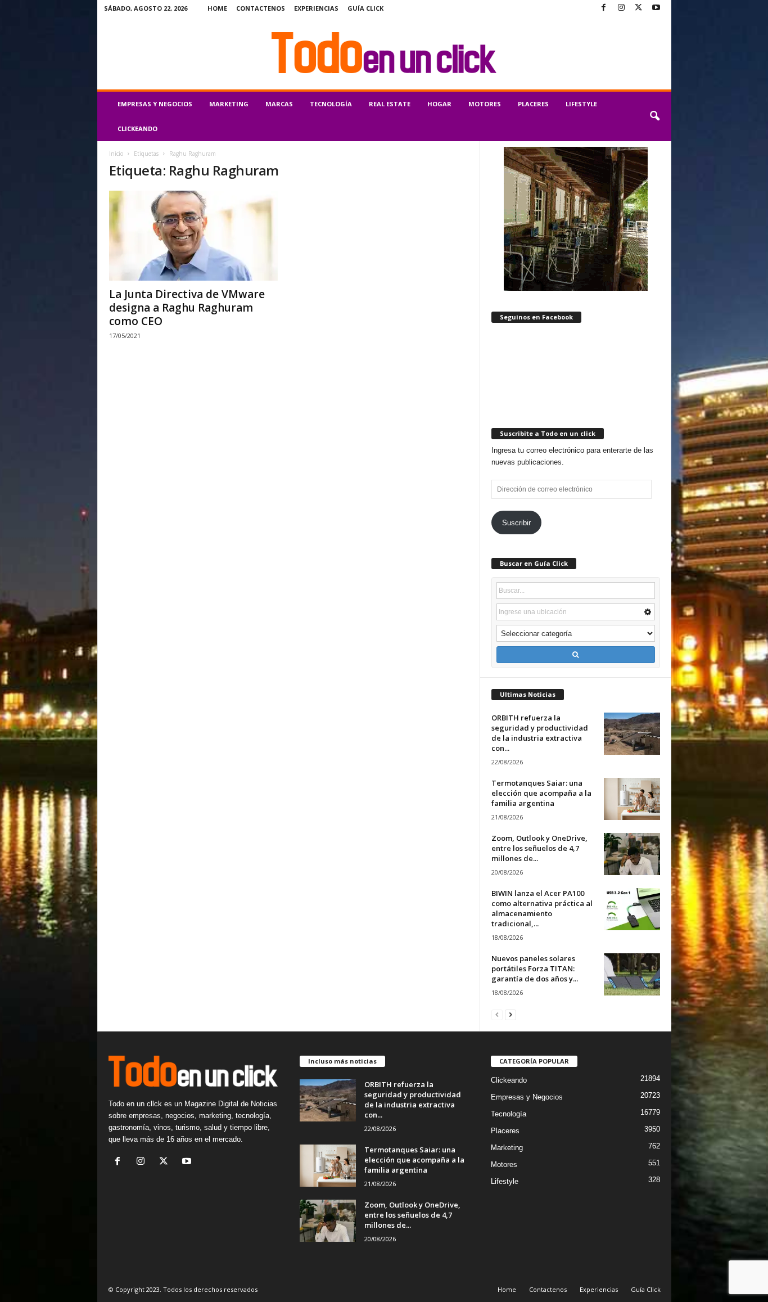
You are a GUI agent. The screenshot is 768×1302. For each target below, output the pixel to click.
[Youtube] (656, 8)
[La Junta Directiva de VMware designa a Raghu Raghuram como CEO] (193, 236)
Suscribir (516, 523)
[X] (638, 8)
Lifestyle (581, 104)
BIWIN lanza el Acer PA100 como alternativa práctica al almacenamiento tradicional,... (542, 908)
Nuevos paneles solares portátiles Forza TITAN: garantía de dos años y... (534, 968)
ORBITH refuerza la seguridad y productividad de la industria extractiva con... (539, 733)
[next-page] (510, 1014)
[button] (654, 116)
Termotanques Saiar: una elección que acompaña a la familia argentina (541, 793)
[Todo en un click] (384, 52)
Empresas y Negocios (155, 104)
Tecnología (331, 104)
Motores (484, 104)
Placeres (533, 104)
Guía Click (365, 8)
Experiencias (316, 8)
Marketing (229, 104)
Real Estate (389, 104)
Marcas (279, 104)
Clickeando (137, 128)
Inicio (116, 153)
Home (217, 8)
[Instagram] (621, 8)
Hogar (439, 104)
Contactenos (260, 8)
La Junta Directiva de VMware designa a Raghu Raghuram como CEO (187, 307)
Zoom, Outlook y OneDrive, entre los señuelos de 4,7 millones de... (539, 848)
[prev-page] (497, 1014)
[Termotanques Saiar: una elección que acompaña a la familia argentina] (632, 799)
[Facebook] (604, 8)
